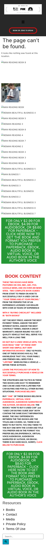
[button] (23, 22)
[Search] (6, 541)
